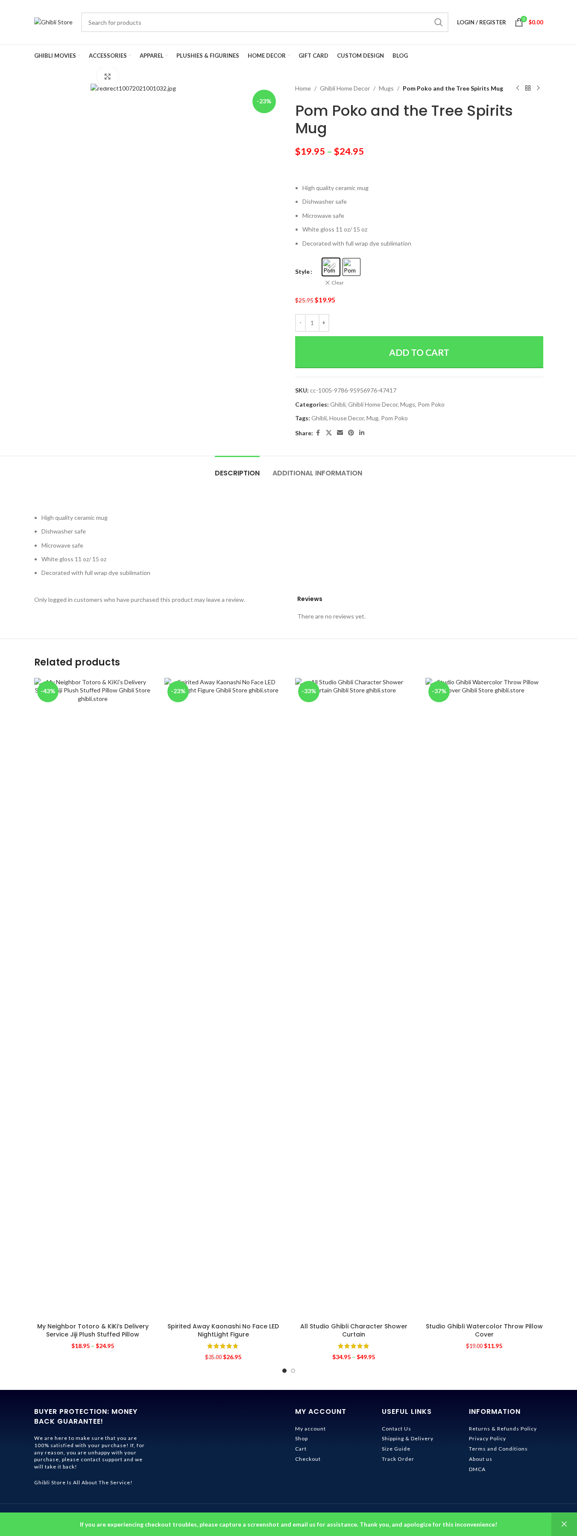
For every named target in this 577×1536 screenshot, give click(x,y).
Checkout (308, 1459)
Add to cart (419, 352)
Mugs (386, 88)
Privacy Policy (487, 1438)
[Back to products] (528, 88)
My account (310, 1428)
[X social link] (328, 433)
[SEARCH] (438, 22)
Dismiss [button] (564, 1524)
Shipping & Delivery (407, 1438)
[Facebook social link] (318, 433)
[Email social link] (340, 433)
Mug (372, 418)
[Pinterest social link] (351, 433)
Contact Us (396, 1428)
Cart (301, 1448)
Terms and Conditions (498, 1448)
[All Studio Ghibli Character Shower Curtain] (354, 998)
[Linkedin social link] (362, 433)
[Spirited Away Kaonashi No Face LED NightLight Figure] (223, 998)
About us (480, 1459)
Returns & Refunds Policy (503, 1428)
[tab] (237, 469)
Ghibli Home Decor (345, 88)
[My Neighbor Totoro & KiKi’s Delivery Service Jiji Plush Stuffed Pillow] (93, 998)
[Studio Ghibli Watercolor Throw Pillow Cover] (484, 998)
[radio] (331, 267)
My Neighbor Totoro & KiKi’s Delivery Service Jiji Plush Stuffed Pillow (93, 1330)
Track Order (398, 1459)
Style (302, 271)
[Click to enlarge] (107, 76)
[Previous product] (518, 88)
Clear (337, 282)
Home (303, 88)
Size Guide (396, 1448)
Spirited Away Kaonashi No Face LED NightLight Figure (223, 1330)
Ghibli (338, 404)
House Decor (346, 418)
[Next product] (538, 88)
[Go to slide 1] (284, 1371)
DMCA (477, 1469)
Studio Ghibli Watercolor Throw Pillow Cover (484, 1330)
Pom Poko (431, 404)
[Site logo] (53, 21)
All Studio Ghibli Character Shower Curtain (353, 1330)
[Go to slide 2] (293, 1371)
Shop (301, 1438)
